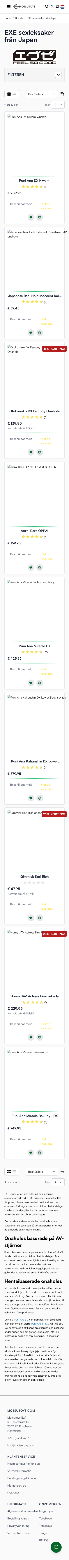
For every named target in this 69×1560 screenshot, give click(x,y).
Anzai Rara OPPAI (34, 531)
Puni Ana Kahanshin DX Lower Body (34, 761)
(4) (45, 767)
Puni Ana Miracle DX (34, 646)
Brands (19, 18)
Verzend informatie (19, 1471)
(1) (45, 1002)
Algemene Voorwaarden (22, 1511)
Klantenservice (16, 1485)
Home (7, 18)
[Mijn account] (52, 6)
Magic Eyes (46, 1511)
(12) (46, 652)
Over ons (13, 1493)
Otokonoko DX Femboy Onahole (34, 411)
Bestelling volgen (18, 1518)
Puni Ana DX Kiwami (34, 180)
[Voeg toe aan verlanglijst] (31, 217)
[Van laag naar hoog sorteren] (62, 94)
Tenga (43, 1533)
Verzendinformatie (18, 1533)
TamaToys (45, 1525)
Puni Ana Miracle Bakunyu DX (34, 1116)
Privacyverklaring (18, 1525)
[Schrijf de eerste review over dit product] (35, 882)
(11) (45, 187)
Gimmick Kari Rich (34, 876)
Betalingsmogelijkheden (22, 1478)
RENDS (43, 1540)
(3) (45, 1122)
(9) (45, 302)
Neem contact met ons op (23, 1463)
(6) (45, 417)
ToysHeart (45, 1518)
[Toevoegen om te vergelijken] (39, 217)
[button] (34, 74)
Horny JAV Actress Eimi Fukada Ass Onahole (34, 996)
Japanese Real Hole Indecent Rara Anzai (34, 296)
